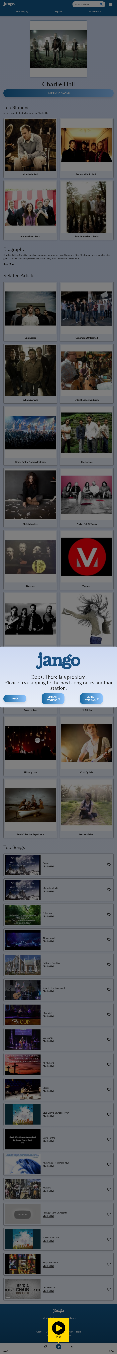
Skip (13, 698)
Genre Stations (90, 699)
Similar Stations (52, 699)
